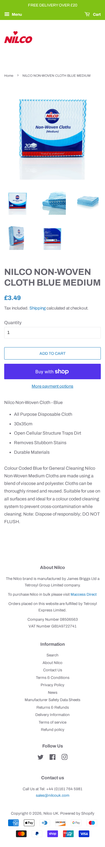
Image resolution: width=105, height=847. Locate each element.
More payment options (52, 386)
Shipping (37, 308)
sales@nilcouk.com (52, 795)
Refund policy (52, 730)
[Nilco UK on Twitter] (41, 758)
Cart (96, 14)
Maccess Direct (84, 594)
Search (52, 655)
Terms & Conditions (52, 678)
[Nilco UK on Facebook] (52, 758)
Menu (16, 14)
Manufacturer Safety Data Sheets (52, 700)
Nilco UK (50, 813)
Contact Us (52, 670)
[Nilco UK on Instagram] (64, 758)
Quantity (13, 322)
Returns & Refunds (52, 707)
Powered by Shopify (77, 813)
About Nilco (52, 663)
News (52, 692)
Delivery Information (52, 715)
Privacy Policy (52, 685)
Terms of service (52, 722)
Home (8, 76)
